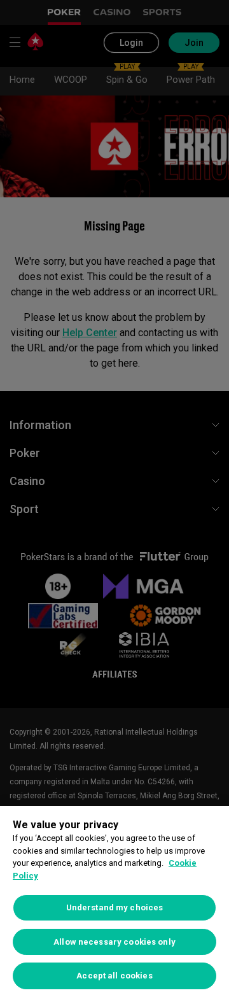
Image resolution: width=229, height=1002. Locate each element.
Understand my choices (114, 907)
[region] (114, 904)
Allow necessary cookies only (114, 942)
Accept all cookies (114, 975)
